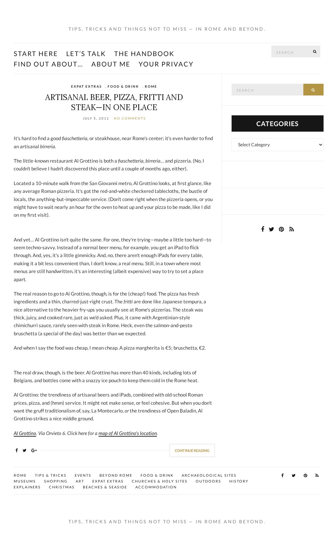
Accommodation (156, 487)
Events (83, 475)
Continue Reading (192, 450)
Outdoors (208, 481)
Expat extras (86, 86)
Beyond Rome (115, 475)
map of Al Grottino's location (128, 433)
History (239, 481)
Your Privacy (166, 64)
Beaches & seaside (105, 487)
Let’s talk (86, 53)
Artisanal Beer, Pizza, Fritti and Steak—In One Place (114, 102)
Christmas (62, 487)
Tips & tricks (51, 475)
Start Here (36, 53)
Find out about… (48, 64)
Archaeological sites (209, 475)
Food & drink (123, 86)
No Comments (130, 118)
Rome (151, 86)
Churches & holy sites (160, 481)
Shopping (56, 481)
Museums (25, 481)
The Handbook (144, 53)
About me (110, 64)
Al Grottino (25, 433)
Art (80, 481)
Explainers (27, 487)
